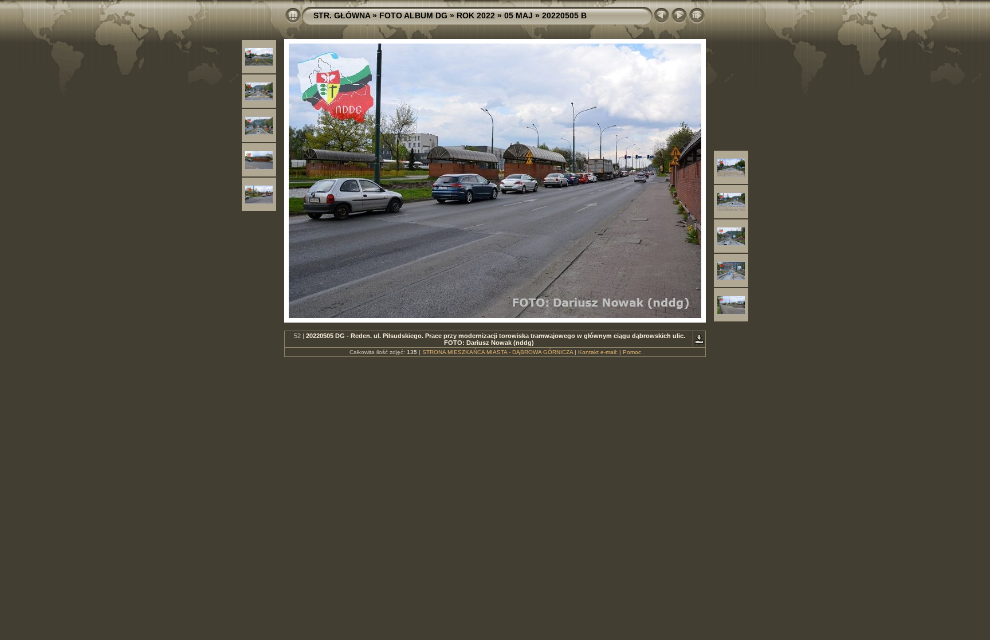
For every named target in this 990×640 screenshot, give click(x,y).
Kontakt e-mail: (598, 352)
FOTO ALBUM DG (413, 15)
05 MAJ (518, 15)
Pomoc (632, 352)
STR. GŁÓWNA (341, 15)
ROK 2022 (476, 15)
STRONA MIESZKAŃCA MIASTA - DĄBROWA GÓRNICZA (497, 352)
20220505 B (564, 15)
